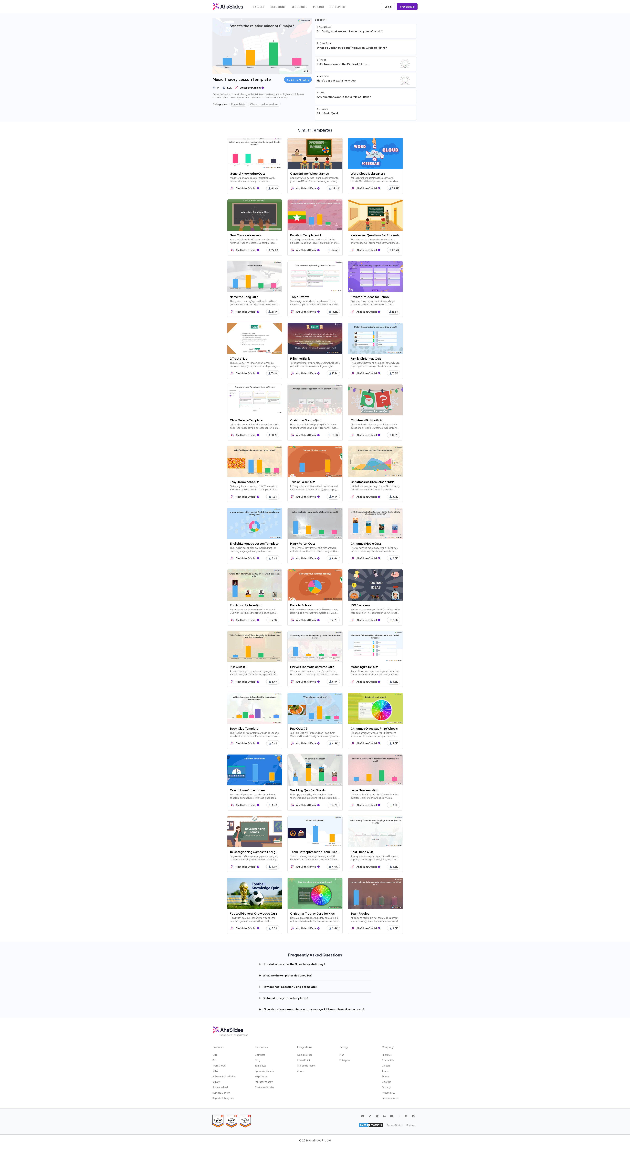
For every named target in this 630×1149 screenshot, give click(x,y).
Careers (386, 1065)
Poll (214, 1060)
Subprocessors (390, 1098)
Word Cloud (219, 1065)
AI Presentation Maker (224, 1076)
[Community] (377, 1116)
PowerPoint (303, 1060)
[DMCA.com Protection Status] (371, 1125)
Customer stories (264, 1087)
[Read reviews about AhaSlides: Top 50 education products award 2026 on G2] (231, 1121)
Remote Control (221, 1092)
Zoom (300, 1070)
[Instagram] (406, 1116)
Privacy (386, 1076)
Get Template (299, 79)
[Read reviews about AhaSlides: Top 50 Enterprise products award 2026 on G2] (245, 1121)
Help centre (261, 1076)
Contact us (388, 1060)
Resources (299, 7)
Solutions (278, 7)
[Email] (362, 1116)
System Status (394, 1125)
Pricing (318, 7)
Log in (388, 6)
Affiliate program (264, 1081)
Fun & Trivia (238, 104)
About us (387, 1054)
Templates (260, 1065)
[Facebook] (398, 1116)
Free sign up (407, 6)
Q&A (215, 1070)
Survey (216, 1081)
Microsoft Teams (306, 1065)
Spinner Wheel (220, 1087)
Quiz (214, 1054)
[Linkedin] (384, 1116)
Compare (260, 1054)
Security (386, 1087)
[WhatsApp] (370, 1116)
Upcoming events (264, 1070)
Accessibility (388, 1092)
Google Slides (304, 1054)
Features (258, 7)
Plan (341, 1054)
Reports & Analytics (223, 1098)
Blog (257, 1060)
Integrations (304, 1047)
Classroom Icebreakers (264, 104)
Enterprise (338, 7)
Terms (385, 1070)
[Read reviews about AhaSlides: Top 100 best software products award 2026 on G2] (217, 1121)
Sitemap (411, 1125)
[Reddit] (413, 1116)
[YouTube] (391, 1116)
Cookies (386, 1081)
